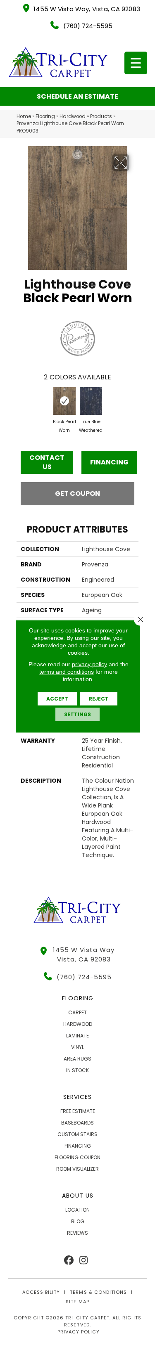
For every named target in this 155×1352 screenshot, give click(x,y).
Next (134, 404)
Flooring (45, 116)
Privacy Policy (78, 1331)
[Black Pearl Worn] (64, 401)
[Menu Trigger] (135, 63)
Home (24, 116)
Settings (77, 713)
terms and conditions (66, 671)
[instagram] (84, 1260)
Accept (57, 698)
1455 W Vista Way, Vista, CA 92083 (86, 9)
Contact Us (46, 462)
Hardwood (73, 116)
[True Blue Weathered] (91, 401)
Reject (99, 698)
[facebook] (69, 1260)
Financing (109, 462)
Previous (20, 404)
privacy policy (89, 664)
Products (101, 116)
